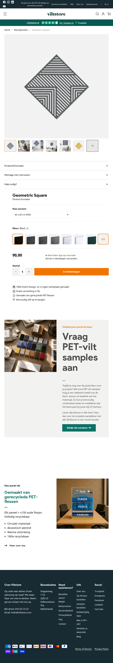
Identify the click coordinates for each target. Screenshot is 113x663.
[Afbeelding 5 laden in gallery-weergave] (65, 146)
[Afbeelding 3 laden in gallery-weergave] (38, 146)
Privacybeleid (65, 615)
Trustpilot (99, 591)
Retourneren (65, 606)
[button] (5, 14)
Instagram (100, 595)
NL (106, 4)
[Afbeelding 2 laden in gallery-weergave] (24, 146)
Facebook (99, 600)
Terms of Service (83, 648)
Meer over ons (17, 545)
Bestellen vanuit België (63, 598)
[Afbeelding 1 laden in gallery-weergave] (10, 146)
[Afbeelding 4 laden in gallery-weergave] (51, 146)
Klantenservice (92, 4)
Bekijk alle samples (77, 427)
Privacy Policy (102, 648)
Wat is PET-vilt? (82, 622)
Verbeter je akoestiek (82, 630)
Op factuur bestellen (59, 4)
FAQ (71, 4)
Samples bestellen (81, 606)
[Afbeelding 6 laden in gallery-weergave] (79, 146)
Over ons (79, 4)
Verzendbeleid (66, 610)
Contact (62, 623)
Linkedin (99, 604)
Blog (79, 636)
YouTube (99, 609)
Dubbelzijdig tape (83, 614)
